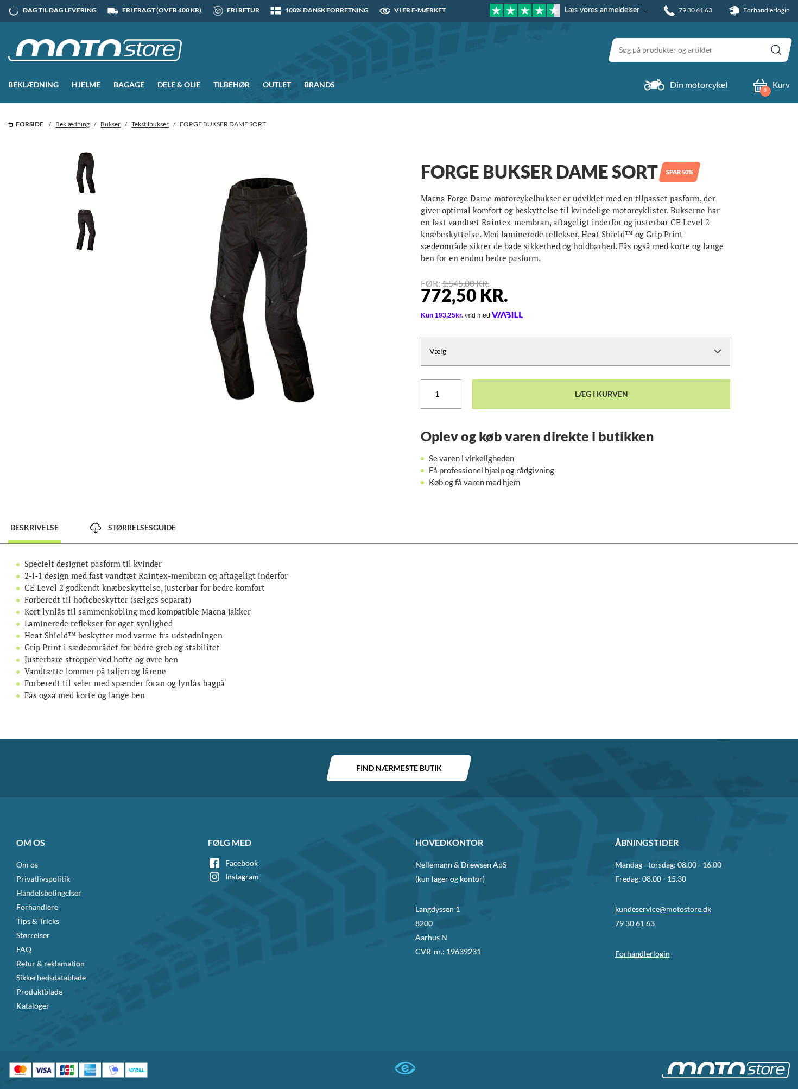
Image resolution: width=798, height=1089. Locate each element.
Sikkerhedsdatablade (51, 977)
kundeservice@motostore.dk (663, 909)
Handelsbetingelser (48, 892)
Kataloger (32, 1005)
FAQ (23, 949)
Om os (27, 864)
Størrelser (33, 935)
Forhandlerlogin (766, 10)
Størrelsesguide (141, 527)
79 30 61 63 (635, 923)
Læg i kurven (601, 393)
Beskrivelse (34, 527)
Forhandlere (37, 906)
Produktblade (39, 991)
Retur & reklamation (50, 963)
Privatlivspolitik (43, 878)
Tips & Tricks (37, 921)
